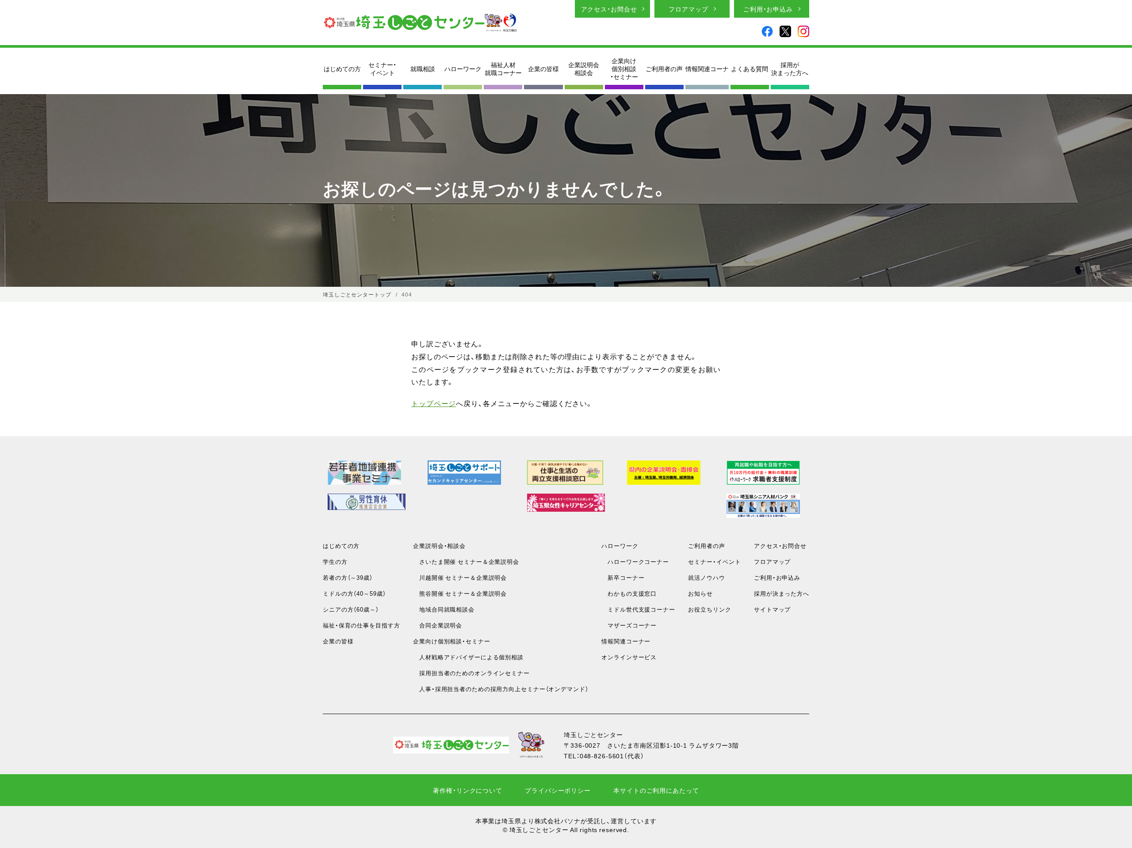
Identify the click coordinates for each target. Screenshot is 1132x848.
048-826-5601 (602, 755)
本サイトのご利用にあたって (656, 790)
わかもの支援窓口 (629, 593)
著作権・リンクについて (467, 790)
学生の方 (335, 561)
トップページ (433, 403)
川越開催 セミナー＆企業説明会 (460, 577)
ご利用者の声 (664, 68)
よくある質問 (749, 68)
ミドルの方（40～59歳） (354, 593)
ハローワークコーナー (635, 561)
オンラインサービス (629, 657)
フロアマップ (688, 8)
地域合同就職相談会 (443, 609)
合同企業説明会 (437, 625)
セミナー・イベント (382, 68)
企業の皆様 (543, 68)
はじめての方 (342, 68)
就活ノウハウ (706, 577)
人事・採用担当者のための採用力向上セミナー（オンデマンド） (500, 688)
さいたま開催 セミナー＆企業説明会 (466, 561)
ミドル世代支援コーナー (638, 609)
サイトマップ (772, 609)
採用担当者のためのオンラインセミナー (471, 673)
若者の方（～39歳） (348, 577)
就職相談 (422, 68)
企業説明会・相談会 (439, 545)
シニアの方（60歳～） (351, 609)
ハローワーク (463, 68)
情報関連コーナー (625, 641)
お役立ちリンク (709, 609)
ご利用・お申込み (768, 8)
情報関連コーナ (707, 68)
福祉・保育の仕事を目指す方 (361, 625)
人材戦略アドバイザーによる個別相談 (468, 657)
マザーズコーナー (629, 625)
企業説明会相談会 (583, 68)
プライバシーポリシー (558, 790)
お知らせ (700, 593)
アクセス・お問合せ (609, 8)
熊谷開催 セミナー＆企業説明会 (460, 593)
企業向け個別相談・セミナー (624, 69)
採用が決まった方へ (789, 68)
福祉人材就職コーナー (503, 68)
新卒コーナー (622, 577)
